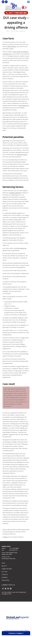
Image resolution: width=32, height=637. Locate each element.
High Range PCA (24, 105)
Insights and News (7, 569)
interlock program (22, 154)
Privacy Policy (5, 580)
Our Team (4, 571)
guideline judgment (15, 193)
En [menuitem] (3, 2)
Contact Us (5, 574)
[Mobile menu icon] (28, 2)
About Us (4, 566)
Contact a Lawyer (15, 633)
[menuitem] (3, 1)
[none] (3, 1)
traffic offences (11, 46)
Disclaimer (5, 577)
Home (3, 563)
